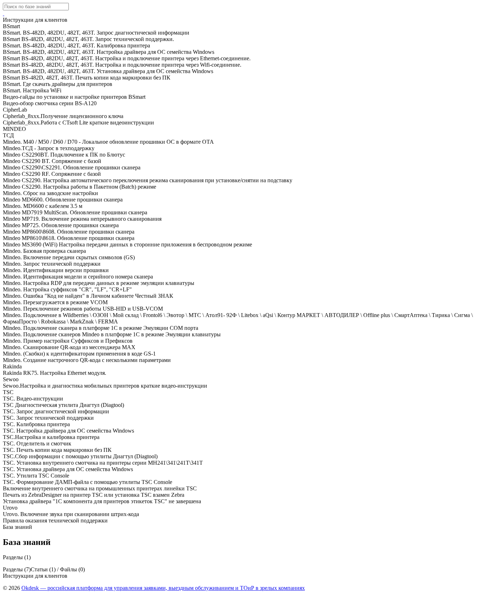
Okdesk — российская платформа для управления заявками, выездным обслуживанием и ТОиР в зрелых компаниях (163, 588)
